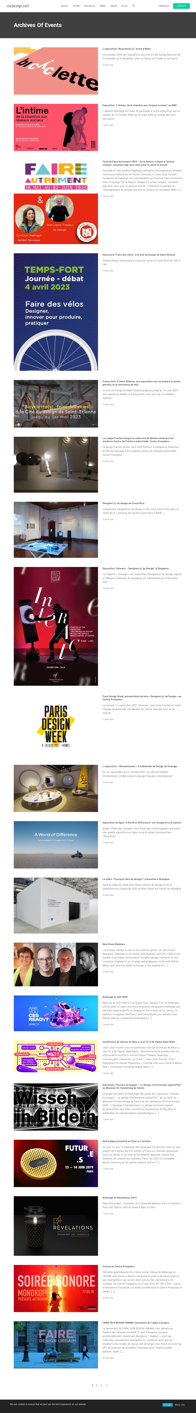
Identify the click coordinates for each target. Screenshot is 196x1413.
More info (180, 1405)
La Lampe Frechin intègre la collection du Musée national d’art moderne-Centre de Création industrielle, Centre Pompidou (138, 440)
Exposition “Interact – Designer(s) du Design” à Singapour (136, 568)
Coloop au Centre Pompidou (118, 1266)
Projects (89, 6)
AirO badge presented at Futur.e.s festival (126, 1141)
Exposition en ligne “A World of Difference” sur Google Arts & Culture (142, 822)
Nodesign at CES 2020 (115, 997)
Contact (181, 6)
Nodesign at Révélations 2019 (120, 1197)
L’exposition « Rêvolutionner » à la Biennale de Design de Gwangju (140, 766)
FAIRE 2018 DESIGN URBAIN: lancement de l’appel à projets (136, 1322)
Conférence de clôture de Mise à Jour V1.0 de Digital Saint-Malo (139, 1042)
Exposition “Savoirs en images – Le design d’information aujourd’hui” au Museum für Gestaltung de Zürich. (142, 1086)
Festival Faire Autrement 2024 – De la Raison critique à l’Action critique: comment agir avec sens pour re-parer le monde (138, 163)
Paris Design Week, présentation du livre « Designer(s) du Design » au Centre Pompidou (142, 698)
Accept (167, 1405)
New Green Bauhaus (114, 944)
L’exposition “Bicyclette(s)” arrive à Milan (127, 49)
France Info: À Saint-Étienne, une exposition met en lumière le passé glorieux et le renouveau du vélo (141, 383)
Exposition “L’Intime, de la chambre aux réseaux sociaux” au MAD (140, 105)
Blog (125, 6)
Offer (76, 6)
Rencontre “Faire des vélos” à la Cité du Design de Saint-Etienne (139, 254)
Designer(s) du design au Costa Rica (123, 503)
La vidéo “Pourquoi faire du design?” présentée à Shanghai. (136, 879)
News (103, 6)
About (64, 6)
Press (113, 6)
